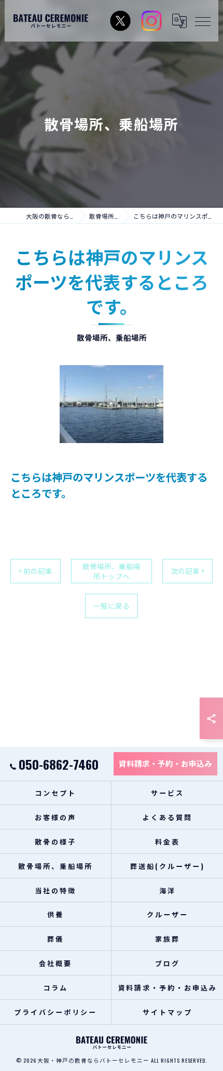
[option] (111, 404)
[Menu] (202, 20)
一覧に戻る (111, 605)
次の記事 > (187, 571)
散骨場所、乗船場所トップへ (111, 571)
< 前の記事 (35, 571)
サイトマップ (167, 1012)
